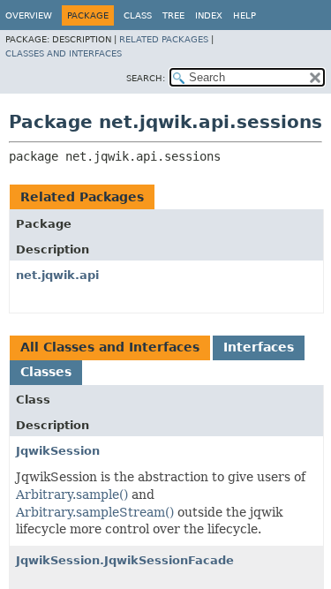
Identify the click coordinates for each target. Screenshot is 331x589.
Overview (28, 15)
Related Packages (163, 39)
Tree (173, 15)
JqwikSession (58, 450)
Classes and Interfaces (63, 53)
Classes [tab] (45, 372)
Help (244, 15)
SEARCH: (145, 78)
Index (208, 15)
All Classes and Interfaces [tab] (109, 347)
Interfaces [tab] (258, 347)
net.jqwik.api (57, 275)
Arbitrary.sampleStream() (95, 512)
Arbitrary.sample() (72, 494)
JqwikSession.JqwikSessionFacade (125, 560)
